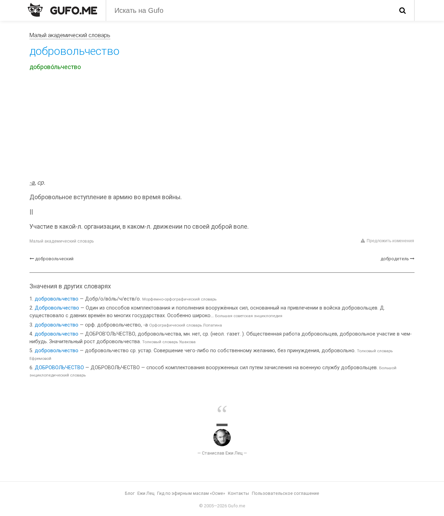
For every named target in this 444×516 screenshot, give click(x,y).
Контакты (238, 493)
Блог (130, 493)
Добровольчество (57, 308)
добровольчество (56, 299)
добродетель (395, 258)
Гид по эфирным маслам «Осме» (191, 493)
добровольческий (54, 258)
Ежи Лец (145, 493)
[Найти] (402, 10)
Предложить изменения (390, 240)
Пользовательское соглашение (285, 493)
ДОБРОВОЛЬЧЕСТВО (59, 368)
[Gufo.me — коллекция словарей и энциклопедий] (62, 10)
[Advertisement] (222, 126)
